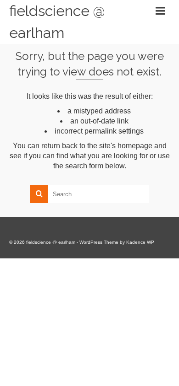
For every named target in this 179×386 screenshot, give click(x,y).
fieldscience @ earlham (57, 21)
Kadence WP (140, 242)
